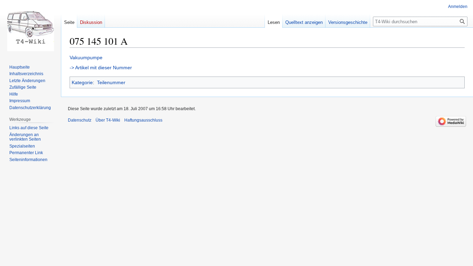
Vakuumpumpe (86, 57)
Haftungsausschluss (143, 120)
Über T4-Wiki (108, 120)
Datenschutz (79, 120)
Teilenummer (111, 82)
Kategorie (82, 82)
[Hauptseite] (30, 27)
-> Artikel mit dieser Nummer (101, 67)
